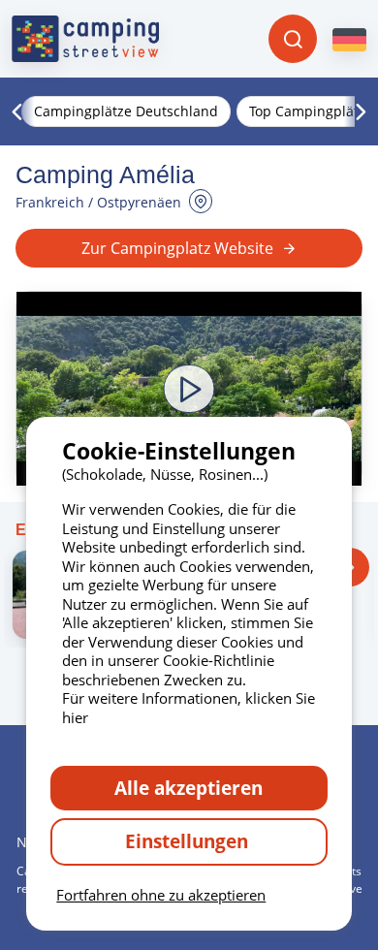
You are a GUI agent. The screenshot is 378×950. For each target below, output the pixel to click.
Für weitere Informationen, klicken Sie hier (188, 707)
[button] (189, 389)
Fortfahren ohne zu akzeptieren (161, 894)
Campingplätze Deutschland (126, 111)
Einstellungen (189, 841)
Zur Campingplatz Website (177, 248)
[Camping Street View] (85, 39)
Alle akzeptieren (188, 788)
